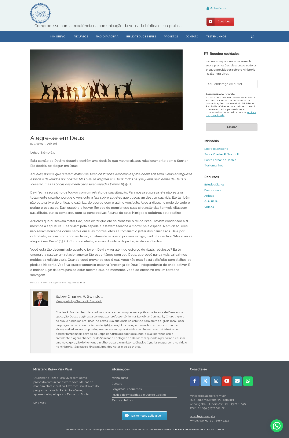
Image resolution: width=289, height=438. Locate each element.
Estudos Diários (214, 184)
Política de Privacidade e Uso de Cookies (139, 394)
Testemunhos (216, 36)
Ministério (58, 36)
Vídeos (209, 207)
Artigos (209, 195)
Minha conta (120, 377)
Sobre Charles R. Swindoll (221, 154)
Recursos (80, 36)
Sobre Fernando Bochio (220, 160)
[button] (252, 36)
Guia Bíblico (212, 201)
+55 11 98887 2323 (217, 420)
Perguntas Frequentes (127, 389)
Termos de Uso (122, 400)
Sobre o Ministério (216, 148)
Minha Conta (217, 8)
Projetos (171, 36)
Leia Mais (39, 402)
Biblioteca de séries (141, 36)
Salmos (80, 282)
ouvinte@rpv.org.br (202, 416)
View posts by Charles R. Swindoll (79, 301)
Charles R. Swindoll (45, 143)
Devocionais (212, 190)
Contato (192, 36)
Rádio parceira (107, 36)
